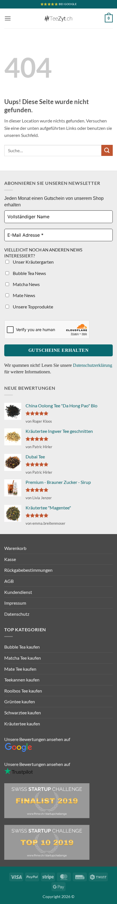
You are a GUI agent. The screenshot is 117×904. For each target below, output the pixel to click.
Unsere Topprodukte (32, 306)
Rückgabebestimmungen (28, 570)
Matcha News (26, 284)
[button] (7, 18)
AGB (9, 581)
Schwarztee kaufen (22, 712)
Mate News (23, 295)
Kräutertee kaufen (22, 723)
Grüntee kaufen (19, 701)
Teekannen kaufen (21, 679)
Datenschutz (16, 614)
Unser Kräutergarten (33, 261)
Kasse (10, 559)
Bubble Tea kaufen (22, 646)
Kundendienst (18, 592)
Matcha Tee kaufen (22, 657)
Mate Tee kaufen (20, 669)
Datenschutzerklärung (92, 365)
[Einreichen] (107, 150)
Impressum (15, 603)
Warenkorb (15, 548)
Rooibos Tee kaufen (23, 690)
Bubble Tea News (29, 273)
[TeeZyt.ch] (58, 18)
